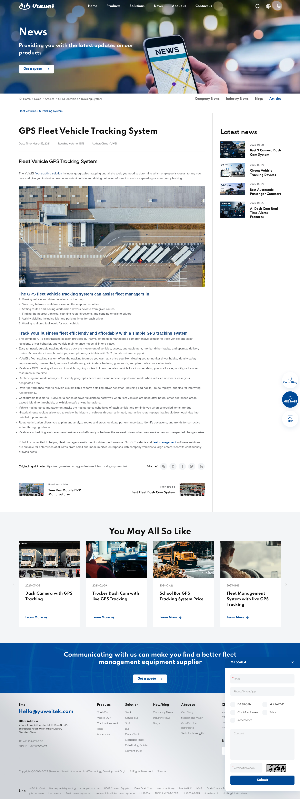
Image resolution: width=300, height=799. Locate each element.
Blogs (259, 98)
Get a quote (32, 69)
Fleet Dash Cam (143, 788)
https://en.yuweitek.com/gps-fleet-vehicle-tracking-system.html (86, 466)
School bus (131, 717)
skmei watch (211, 793)
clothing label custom (235, 793)
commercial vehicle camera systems (115, 793)
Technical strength (192, 733)
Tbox (100, 728)
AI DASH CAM (37, 788)
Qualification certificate (189, 725)
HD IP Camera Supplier (117, 788)
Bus (127, 728)
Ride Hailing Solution (137, 745)
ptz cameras (36, 793)
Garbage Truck (134, 739)
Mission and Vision (192, 717)
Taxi (127, 723)
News (158, 6)
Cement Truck (133, 750)
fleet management (164, 442)
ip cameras (55, 793)
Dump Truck (132, 734)
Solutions (137, 6)
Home (92, 6)
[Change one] (276, 768)
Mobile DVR (104, 717)
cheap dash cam (90, 788)
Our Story (187, 712)
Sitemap (162, 771)
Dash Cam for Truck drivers (222, 788)
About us (179, 6)
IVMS (199, 788)
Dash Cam (103, 712)
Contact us (204, 6)
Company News (207, 98)
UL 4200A (145, 793)
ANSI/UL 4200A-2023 (166, 793)
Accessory (103, 734)
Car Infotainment (107, 723)
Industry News (237, 98)
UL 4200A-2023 (191, 793)
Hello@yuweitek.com (46, 711)
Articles (49, 99)
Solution (132, 704)
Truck (128, 712)
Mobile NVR (185, 788)
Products (113, 6)
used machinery (165, 788)
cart (279, 6)
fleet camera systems (78, 793)
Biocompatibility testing (62, 788)
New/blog (161, 704)
